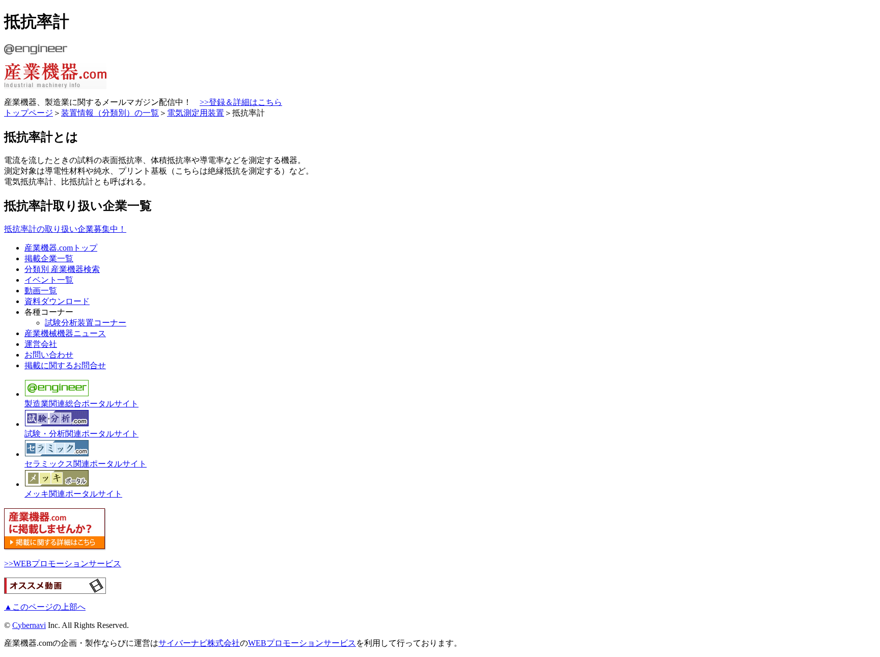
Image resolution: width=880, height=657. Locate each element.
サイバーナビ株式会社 (199, 643)
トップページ (28, 112)
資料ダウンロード (57, 301)
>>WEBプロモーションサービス (62, 563)
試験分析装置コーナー (85, 322)
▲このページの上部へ (45, 607)
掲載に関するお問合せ (65, 365)
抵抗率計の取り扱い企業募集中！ (65, 229)
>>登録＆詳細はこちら (241, 102)
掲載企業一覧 (48, 258)
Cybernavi (29, 625)
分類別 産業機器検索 (62, 269)
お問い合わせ (48, 354)
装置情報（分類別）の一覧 (110, 112)
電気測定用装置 (195, 112)
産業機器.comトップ (60, 247)
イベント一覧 (48, 280)
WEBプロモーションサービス (302, 643)
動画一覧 (40, 290)
